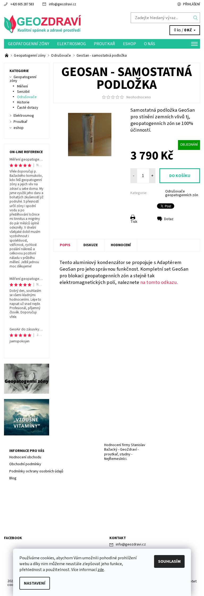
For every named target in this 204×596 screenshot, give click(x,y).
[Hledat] (195, 17)
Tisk (133, 221)
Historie (23, 102)
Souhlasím (169, 561)
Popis (65, 245)
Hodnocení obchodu (25, 457)
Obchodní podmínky (25, 464)
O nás (149, 44)
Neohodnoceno (138, 97)
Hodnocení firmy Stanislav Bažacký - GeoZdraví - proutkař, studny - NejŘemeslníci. (124, 452)
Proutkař (104, 44)
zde (100, 570)
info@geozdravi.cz (62, 4)
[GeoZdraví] (53, 23)
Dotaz (168, 219)
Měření (22, 86)
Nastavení (34, 583)
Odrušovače (27, 97)
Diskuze (90, 245)
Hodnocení (121, 245)
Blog (12, 478)
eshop (129, 44)
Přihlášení (191, 4)
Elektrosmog (71, 44)
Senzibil (23, 91)
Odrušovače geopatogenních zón (181, 193)
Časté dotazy (27, 107)
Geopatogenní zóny (28, 44)
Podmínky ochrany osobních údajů (36, 471)
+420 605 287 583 (22, 4)
